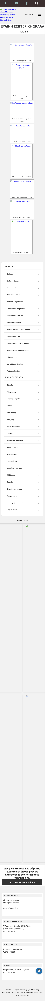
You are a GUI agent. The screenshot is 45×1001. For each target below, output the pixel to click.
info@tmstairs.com (12, 903)
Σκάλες (10, 274)
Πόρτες (10, 434)
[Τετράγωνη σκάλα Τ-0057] (22, 235)
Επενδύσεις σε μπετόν (16, 309)
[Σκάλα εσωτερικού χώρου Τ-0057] (22, 79)
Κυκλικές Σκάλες (14, 295)
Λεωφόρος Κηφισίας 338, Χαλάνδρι (18, 926)
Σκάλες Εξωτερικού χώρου (18, 343)
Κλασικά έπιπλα (13, 447)
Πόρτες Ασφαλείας (14, 399)
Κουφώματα (11, 496)
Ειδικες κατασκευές (15, 440)
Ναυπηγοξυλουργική (15, 503)
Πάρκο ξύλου (12, 510)
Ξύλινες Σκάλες (13, 357)
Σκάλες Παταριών (14, 323)
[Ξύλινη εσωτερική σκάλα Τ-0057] (21, 51)
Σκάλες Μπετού (13, 336)
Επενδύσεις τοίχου (14, 489)
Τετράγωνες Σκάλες (15, 302)
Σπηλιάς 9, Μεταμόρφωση (14, 949)
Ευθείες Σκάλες (13, 281)
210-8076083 (10, 972)
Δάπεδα (10, 385)
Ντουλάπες (11, 413)
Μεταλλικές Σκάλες (15, 364)
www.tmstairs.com (12, 900)
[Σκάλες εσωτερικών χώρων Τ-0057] (21, 109)
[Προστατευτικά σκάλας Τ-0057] (21, 187)
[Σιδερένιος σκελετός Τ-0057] (22, 160)
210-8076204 (10, 952)
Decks (9, 406)
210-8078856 (10, 931)
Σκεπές (10, 482)
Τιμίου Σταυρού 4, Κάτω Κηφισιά (17, 970)
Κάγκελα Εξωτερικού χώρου (18, 350)
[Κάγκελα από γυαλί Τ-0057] (21, 132)
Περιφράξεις (12, 461)
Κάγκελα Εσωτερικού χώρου (18, 329)
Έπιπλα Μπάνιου (13, 427)
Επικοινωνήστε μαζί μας (22, 882)
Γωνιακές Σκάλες (14, 288)
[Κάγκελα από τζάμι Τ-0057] (21, 207)
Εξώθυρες (11, 475)
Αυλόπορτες (12, 454)
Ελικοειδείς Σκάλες (15, 316)
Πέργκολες (11, 392)
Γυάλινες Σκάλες (13, 371)
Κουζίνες (10, 420)
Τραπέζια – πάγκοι (14, 468)
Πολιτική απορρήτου (10, 908)
